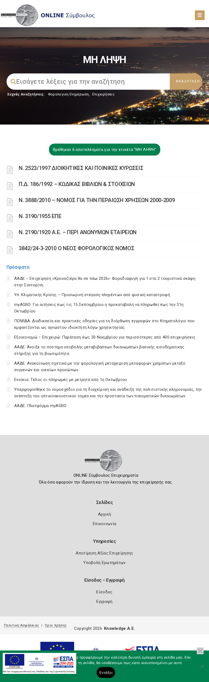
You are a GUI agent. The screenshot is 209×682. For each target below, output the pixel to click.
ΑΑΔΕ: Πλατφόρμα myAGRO (40, 405)
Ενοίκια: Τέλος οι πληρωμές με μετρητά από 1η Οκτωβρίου (70, 379)
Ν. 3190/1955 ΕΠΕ (40, 216)
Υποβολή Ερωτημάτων (104, 562)
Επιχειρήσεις (103, 94)
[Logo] (105, 462)
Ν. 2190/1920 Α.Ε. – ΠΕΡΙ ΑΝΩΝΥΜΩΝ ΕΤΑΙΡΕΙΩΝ (78, 232)
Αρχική (104, 514)
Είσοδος (104, 592)
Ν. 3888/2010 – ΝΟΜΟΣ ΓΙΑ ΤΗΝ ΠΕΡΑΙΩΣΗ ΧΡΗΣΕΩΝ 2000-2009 (97, 200)
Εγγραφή (104, 601)
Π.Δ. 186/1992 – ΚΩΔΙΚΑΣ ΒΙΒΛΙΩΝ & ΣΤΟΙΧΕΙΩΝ (77, 184)
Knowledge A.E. (119, 628)
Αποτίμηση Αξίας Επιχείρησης (104, 553)
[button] (200, 650)
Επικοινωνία (104, 523)
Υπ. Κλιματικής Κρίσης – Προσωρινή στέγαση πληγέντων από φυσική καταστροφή (92, 294)
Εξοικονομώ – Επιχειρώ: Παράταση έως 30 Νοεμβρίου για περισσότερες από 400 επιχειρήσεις (105, 337)
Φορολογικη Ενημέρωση (68, 94)
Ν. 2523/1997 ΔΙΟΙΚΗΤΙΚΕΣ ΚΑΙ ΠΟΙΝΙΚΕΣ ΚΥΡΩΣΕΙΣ (81, 168)
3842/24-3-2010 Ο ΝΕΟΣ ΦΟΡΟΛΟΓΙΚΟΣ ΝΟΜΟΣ (76, 248)
